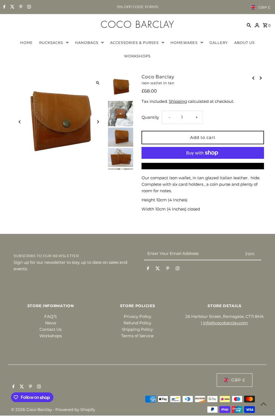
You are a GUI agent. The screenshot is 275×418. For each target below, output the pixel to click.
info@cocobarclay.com (225, 322)
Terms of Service (137, 335)
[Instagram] (28, 7)
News (50, 322)
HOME (26, 42)
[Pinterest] (20, 7)
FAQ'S (50, 316)
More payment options (202, 165)
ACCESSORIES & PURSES (134, 42)
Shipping (178, 101)
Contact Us (50, 329)
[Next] (98, 122)
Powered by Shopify (75, 409)
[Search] (248, 25)
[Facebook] (3, 7)
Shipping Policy (137, 329)
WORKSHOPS (137, 56)
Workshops (50, 335)
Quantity (150, 117)
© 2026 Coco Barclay (32, 409)
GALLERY (218, 42)
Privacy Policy (137, 316)
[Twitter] (12, 7)
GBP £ (264, 7)
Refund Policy (137, 322)
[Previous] (20, 122)
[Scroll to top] (264, 404)
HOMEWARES (184, 42)
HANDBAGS (86, 42)
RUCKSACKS (51, 42)
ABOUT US (244, 42)
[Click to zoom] (98, 83)
